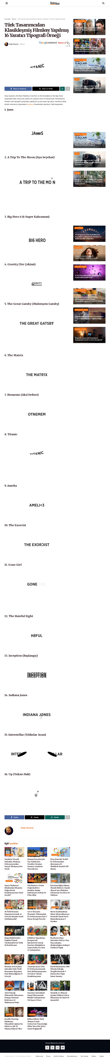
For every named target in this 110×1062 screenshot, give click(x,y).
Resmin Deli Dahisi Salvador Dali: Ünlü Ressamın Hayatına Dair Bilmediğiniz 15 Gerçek (13, 971)
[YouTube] (63, 1048)
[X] (52, 1048)
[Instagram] (58, 1048)
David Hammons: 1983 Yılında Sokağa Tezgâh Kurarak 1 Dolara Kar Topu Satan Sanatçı (60, 971)
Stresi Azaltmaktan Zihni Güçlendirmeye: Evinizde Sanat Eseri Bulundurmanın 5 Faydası (60, 916)
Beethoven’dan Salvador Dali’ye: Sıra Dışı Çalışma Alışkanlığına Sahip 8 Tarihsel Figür (60, 943)
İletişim (102, 1056)
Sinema (31, 881)
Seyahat (55, 988)
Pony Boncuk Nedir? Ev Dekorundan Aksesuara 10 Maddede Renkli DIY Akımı (59, 864)
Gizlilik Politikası (59, 1056)
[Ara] (103, 3)
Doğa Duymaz (13, 44)
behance (30, 104)
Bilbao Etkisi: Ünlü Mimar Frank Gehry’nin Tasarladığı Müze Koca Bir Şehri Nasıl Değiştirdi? (37, 1024)
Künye (48, 1056)
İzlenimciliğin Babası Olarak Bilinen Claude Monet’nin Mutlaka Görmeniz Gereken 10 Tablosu (60, 890)
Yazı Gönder (84, 1056)
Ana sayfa (7, 19)
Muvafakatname (72, 1056)
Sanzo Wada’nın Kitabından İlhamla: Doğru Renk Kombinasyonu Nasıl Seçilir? (14, 890)
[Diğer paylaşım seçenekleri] (67, 89)
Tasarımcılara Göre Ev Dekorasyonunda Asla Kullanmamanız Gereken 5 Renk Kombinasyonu (36, 971)
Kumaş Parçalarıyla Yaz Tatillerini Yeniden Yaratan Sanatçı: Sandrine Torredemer (36, 864)
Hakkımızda (39, 1056)
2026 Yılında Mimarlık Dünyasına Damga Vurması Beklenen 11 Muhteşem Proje (14, 998)
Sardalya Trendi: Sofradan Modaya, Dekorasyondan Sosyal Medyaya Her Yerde (14, 864)
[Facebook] (47, 1048)
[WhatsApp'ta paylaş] (62, 89)
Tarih (54, 881)
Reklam (94, 1056)
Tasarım (14, 19)
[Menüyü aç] (7, 3)
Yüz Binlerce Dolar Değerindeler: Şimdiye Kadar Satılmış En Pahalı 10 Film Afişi (36, 890)
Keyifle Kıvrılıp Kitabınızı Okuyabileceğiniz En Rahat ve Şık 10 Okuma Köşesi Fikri (14, 1024)
